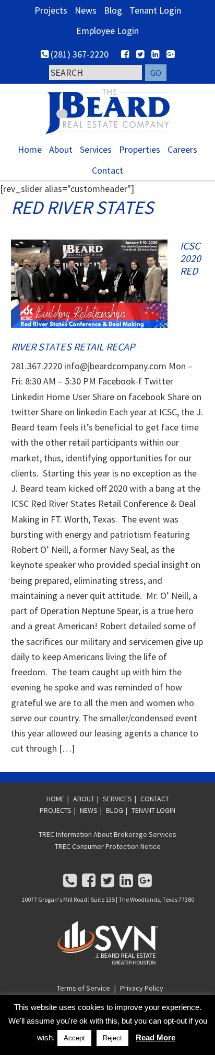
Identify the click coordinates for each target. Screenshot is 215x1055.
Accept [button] (74, 1038)
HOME (55, 798)
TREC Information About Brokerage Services (107, 834)
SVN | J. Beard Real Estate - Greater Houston (107, 111)
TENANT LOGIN (153, 810)
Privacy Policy (141, 988)
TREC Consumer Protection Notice (108, 846)
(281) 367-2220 (79, 54)
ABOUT (83, 798)
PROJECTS (55, 810)
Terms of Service (83, 988)
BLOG (114, 810)
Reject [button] (112, 1038)
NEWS (89, 810)
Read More (155, 1037)
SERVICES (117, 798)
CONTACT (154, 798)
